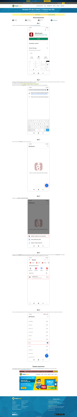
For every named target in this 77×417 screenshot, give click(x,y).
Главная (13, 400)
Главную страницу (40, 368)
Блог (22, 405)
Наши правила (14, 406)
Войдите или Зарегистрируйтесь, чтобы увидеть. (31, 83)
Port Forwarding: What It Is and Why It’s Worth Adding (56, 406)
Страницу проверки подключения (25, 369)
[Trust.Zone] (16, 6)
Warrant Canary (14, 407)
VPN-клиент (14, 402)
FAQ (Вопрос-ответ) (24, 406)
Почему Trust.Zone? (24, 400)
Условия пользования (16, 405)
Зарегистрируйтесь (51, 14)
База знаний (23, 407)
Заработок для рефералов (16, 409)
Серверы (13, 403)
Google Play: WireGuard (36, 25)
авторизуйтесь (37, 14)
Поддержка (23, 403)
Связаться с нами (24, 402)
